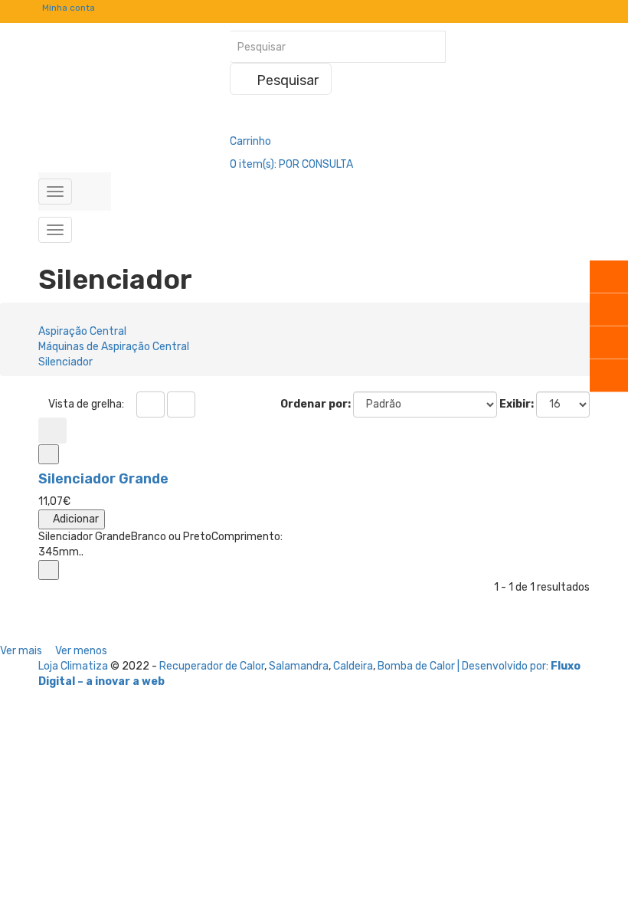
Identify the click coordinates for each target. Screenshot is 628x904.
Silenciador (65, 361)
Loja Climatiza (73, 666)
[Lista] (181, 404)
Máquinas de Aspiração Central (113, 346)
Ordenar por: (315, 404)
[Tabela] (150, 404)
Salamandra (299, 666)
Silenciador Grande (103, 478)
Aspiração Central (82, 331)
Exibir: (516, 404)
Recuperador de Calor (211, 666)
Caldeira (353, 666)
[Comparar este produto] (48, 454)
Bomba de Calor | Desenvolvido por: (464, 666)
